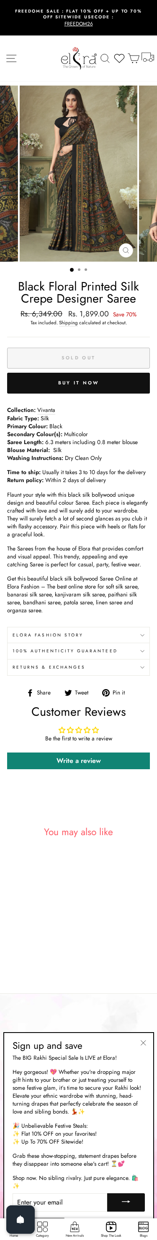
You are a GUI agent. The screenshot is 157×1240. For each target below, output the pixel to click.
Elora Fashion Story (48, 635)
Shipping (68, 322)
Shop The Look (111, 1235)
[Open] (20, 1219)
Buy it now (78, 382)
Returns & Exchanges (49, 667)
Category (42, 1235)
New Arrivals (75, 1235)
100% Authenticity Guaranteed (65, 651)
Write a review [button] (79, 760)
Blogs (143, 1235)
